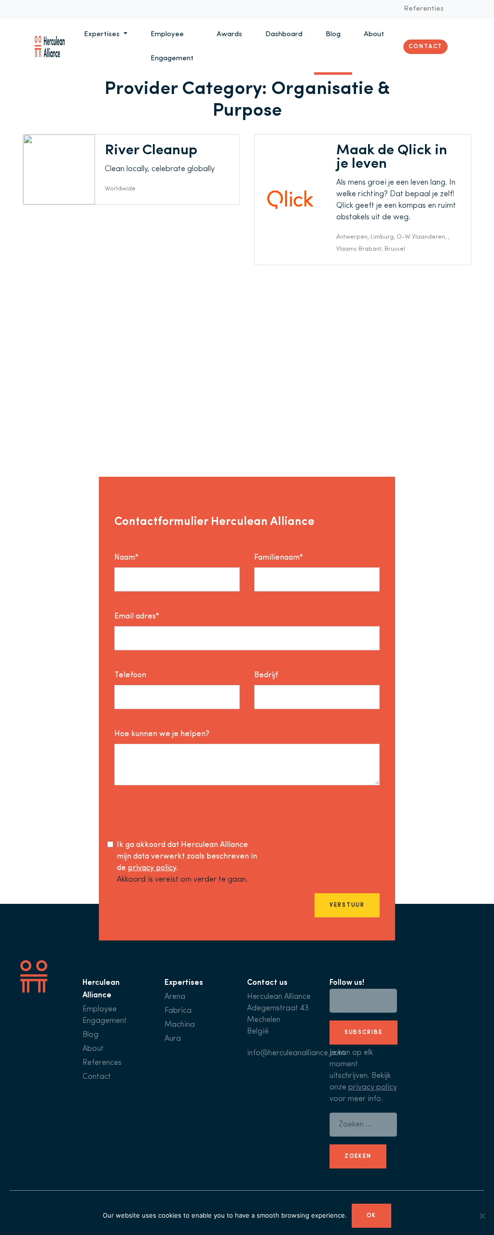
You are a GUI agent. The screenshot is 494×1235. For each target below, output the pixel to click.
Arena (175, 997)
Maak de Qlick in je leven (391, 157)
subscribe (363, 1032)
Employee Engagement (172, 46)
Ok (372, 1216)
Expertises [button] (103, 34)
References (102, 1063)
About (374, 34)
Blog (333, 34)
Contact (425, 47)
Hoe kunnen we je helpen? (161, 734)
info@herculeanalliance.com (296, 1053)
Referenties (424, 9)
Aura (173, 1039)
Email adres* (136, 616)
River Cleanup (151, 150)
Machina (180, 1025)
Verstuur (347, 905)
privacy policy (152, 868)
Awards (229, 34)
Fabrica (178, 1011)
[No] (482, 1216)
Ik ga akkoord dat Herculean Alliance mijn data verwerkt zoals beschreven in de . (187, 856)
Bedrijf (266, 675)
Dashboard (283, 34)
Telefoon (130, 675)
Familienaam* (278, 558)
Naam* (126, 558)
